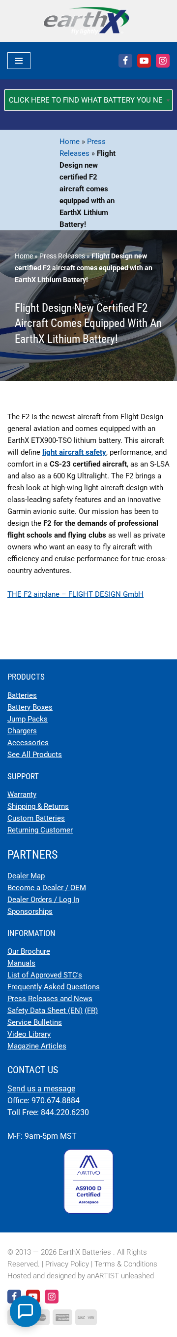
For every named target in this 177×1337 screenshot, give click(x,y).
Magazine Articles (36, 1046)
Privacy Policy (67, 1264)
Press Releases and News (49, 998)
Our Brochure (28, 951)
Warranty (21, 794)
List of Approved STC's (44, 975)
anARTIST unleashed (120, 1275)
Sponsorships (30, 911)
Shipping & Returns (38, 806)
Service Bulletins (34, 1022)
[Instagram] (163, 61)
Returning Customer (40, 830)
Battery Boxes (30, 707)
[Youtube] (144, 61)
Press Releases (62, 256)
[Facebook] (125, 61)
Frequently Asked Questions (53, 986)
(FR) (91, 1010)
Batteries (22, 695)
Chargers (22, 730)
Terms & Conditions (125, 1264)
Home (69, 141)
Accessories (28, 742)
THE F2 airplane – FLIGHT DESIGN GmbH (75, 594)
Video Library (29, 1034)
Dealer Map (26, 875)
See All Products (34, 754)
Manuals (21, 963)
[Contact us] (25, 1311)
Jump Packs (27, 719)
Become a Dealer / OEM (46, 887)
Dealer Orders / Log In (43, 899)
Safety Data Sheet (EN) (45, 1010)
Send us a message (41, 1088)
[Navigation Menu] (18, 60)
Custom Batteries (36, 818)
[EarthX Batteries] (88, 21)
